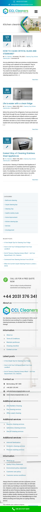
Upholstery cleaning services (16, 428)
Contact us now (12, 349)
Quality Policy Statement (15, 464)
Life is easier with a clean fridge (17, 103)
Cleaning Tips (29, 56)
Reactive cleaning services (15, 424)
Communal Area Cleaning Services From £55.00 (18, 259)
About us (10, 335)
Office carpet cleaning (14, 413)
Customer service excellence (16, 475)
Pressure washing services (15, 450)
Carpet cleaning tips (11, 204)
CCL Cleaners (8, 56)
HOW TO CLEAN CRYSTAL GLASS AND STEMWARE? (19, 52)
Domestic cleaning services (16, 446)
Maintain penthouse (13, 342)
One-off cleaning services (15, 431)
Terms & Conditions (13, 339)
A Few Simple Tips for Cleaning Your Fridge (17, 242)
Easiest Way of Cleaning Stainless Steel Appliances (19, 154)
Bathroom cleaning (11, 200)
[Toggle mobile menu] (36, 11)
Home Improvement (11, 217)
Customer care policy (14, 472)
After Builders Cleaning (14, 406)
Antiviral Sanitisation (13, 442)
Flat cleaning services (14, 409)
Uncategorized (9, 230)
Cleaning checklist (13, 346)
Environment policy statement (16, 468)
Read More (35, 79)
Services (7, 226)
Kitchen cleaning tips (11, 221)
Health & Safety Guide (12, 213)
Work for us (10, 461)
